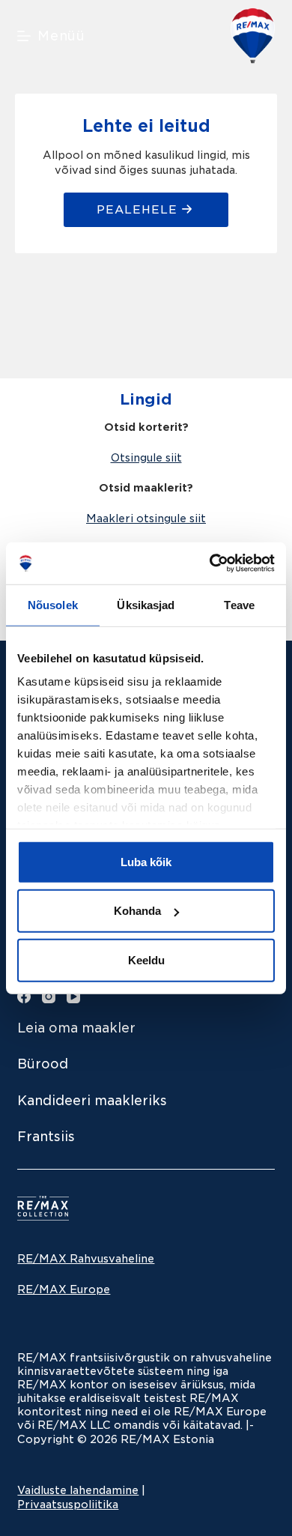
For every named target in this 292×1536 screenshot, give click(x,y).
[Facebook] (24, 996)
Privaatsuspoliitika (67, 1505)
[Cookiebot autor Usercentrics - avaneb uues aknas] (210, 563)
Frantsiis (46, 1136)
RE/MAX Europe (63, 1289)
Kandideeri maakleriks (92, 1100)
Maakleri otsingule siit (146, 518)
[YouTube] (73, 996)
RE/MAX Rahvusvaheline (85, 1259)
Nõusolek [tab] (53, 604)
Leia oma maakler (76, 1028)
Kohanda (137, 910)
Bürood (42, 1063)
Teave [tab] (239, 604)
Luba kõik (146, 861)
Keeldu (146, 959)
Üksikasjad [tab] (145, 604)
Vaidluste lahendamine (78, 1490)
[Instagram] (48, 996)
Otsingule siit (146, 458)
